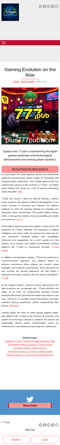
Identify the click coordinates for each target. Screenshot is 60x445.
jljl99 (20, 191)
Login (45, 439)
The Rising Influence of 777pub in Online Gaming (30, 351)
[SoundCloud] (52, 6)
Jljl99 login (14, 305)
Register (16, 439)
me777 (19, 219)
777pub (4, 278)
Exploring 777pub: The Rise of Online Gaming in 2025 (30, 341)
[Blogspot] (57, 6)
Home (16, 81)
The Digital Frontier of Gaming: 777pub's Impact (30, 344)
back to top (30, 429)
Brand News (28, 81)
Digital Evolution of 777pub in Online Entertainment (30, 355)
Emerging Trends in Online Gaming (30, 348)
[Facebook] (44, 6)
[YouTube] (48, 6)
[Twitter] (40, 6)
